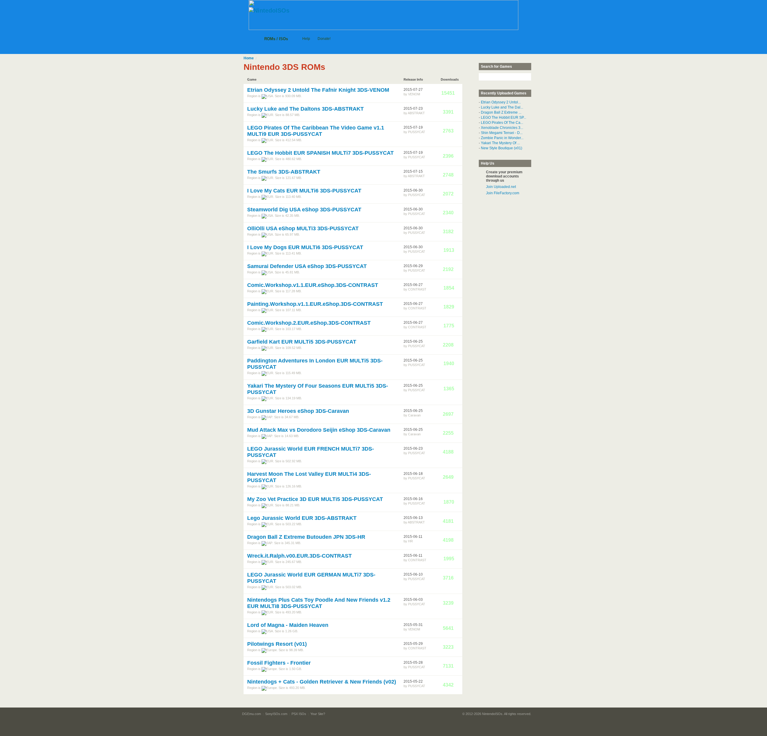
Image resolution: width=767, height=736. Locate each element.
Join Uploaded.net (501, 187)
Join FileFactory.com (502, 193)
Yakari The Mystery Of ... (500, 143)
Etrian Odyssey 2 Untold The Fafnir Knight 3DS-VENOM (318, 90)
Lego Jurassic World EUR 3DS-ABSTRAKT (302, 518)
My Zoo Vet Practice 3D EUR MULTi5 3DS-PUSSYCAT (315, 499)
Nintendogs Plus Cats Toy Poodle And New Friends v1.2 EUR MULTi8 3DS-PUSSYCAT (318, 603)
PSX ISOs (299, 714)
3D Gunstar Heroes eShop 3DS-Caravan (298, 411)
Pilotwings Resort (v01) (277, 644)
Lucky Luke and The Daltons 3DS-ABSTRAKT (305, 109)
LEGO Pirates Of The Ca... (502, 123)
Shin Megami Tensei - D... (502, 133)
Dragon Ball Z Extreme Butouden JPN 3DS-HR (306, 537)
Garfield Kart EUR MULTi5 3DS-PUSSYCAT (301, 342)
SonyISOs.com (276, 714)
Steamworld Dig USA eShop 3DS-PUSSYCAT (304, 210)
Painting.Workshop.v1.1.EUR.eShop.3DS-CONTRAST (315, 304)
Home (249, 58)
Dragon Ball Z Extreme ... (501, 112)
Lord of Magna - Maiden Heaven (287, 625)
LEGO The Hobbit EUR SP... (503, 117)
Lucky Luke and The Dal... (502, 107)
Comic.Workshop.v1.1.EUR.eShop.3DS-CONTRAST (312, 285)
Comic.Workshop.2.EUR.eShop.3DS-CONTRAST (309, 323)
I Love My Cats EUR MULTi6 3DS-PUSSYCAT (304, 191)
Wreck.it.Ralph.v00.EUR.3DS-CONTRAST (299, 556)
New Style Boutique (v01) (501, 148)
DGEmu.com (251, 714)
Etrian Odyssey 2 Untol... (501, 102)
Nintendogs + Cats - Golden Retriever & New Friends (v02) (321, 682)
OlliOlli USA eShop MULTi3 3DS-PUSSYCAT (303, 228)
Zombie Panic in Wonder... (502, 138)
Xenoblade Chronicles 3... (502, 128)
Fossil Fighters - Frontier (279, 663)
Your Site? (317, 714)
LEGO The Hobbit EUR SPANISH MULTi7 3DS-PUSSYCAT (320, 153)
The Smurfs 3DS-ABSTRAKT (283, 172)
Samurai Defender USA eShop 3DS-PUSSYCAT (307, 266)
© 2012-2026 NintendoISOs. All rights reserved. (496, 714)
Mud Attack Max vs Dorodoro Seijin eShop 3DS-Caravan (318, 430)
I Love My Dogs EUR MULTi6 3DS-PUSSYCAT (305, 247)
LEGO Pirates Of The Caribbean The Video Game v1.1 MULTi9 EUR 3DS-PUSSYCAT (315, 131)
